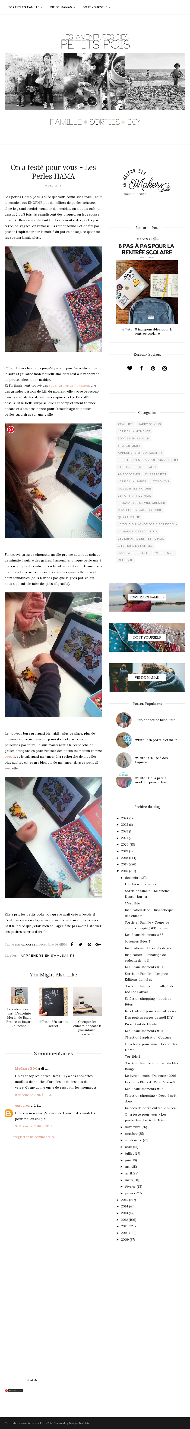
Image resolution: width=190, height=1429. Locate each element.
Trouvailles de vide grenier (141, 502)
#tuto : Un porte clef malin (156, 740)
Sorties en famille (133, 438)
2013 (124, 1213)
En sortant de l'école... (142, 1024)
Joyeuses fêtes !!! (138, 941)
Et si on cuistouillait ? (137, 467)
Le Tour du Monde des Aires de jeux (147, 524)
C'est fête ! (133, 903)
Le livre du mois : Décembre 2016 (150, 1076)
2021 (124, 838)
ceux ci (10, 756)
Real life (125, 424)
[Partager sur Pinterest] (89, 944)
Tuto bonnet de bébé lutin (155, 720)
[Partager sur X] (80, 944)
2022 (124, 831)
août (128, 1147)
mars (129, 1180)
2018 (124, 858)
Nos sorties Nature (134, 488)
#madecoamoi (129, 474)
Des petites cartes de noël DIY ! (149, 1017)
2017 (124, 864)
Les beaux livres (132, 481)
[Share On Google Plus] (98, 944)
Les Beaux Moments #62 (144, 1089)
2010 (124, 1233)
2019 (124, 851)
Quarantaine (129, 517)
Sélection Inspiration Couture (148, 1037)
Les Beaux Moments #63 (144, 1031)
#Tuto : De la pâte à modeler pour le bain (151, 780)
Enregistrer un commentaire (32, 1137)
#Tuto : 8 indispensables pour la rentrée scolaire (147, 331)
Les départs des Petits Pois (141, 538)
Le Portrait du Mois (134, 495)
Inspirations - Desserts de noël (149, 948)
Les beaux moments (134, 431)
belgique (125, 560)
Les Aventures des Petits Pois (34, 1423)
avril (128, 1173)
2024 (124, 818)
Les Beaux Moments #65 (144, 935)
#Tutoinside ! (129, 445)
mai (127, 1167)
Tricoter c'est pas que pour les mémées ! (152, 460)
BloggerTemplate (79, 1423)
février (130, 1186)
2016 (124, 871)
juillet (129, 1153)
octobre (131, 1134)
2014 (124, 1206)
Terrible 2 (132, 1056)
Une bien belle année (141, 884)
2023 (124, 825)
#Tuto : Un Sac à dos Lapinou (151, 760)
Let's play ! (160, 481)
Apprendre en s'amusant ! (47, 955)
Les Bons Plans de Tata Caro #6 (150, 1082)
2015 (124, 1200)
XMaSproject (156, 474)
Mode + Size (164, 553)
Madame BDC (26, 1068)
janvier (130, 1193)
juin (128, 1160)
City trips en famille (135, 545)
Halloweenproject (134, 553)
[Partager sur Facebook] (71, 944)
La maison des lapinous (137, 531)
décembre (132, 878)
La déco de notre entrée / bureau (151, 1108)
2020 (125, 844)
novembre (133, 1127)
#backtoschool (149, 510)
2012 (124, 1220)
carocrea (22, 1105)
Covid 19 (124, 510)
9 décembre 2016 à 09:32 (34, 1095)
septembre (133, 1140)
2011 (124, 1226)
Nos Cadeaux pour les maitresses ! (151, 1011)
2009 (125, 1239)
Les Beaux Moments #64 (144, 967)
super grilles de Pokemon (69, 385)
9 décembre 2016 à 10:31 (33, 1126)
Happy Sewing (149, 424)
